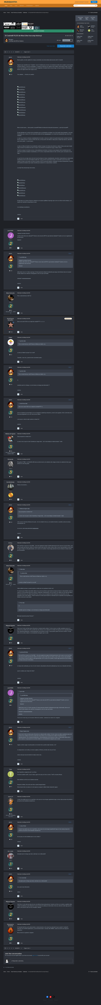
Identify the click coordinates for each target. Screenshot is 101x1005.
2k (11, 247)
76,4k (11, 331)
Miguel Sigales (10, 625)
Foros (6, 5)
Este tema (90, 5)
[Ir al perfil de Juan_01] (11, 801)
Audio (16, 5)
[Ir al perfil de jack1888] (11, 235)
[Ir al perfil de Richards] (11, 464)
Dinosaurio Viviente (10, 925)
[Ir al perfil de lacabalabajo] (11, 487)
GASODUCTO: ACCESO (39, 30)
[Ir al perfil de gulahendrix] (89, 26)
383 (11, 642)
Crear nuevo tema (51, 46)
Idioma (44, 1000)
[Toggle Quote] (19, 257)
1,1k (11, 310)
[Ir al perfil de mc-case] (11, 856)
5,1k (11, 354)
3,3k (11, 74)
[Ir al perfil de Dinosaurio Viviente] (11, 931)
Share (59, 40)
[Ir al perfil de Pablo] (11, 342)
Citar (22, 218)
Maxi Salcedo (10, 293)
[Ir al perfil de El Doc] (11, 548)
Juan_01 (10, 796)
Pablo (10, 337)
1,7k (11, 476)
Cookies (56, 1000)
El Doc (10, 543)
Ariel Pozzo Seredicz (10, 319)
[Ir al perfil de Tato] (11, 774)
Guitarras (21, 41)
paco (12, 39)
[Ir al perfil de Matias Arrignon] (11, 439)
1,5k (11, 868)
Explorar (37, 5)
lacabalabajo (10, 482)
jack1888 (10, 230)
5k (11, 943)
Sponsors (22, 5)
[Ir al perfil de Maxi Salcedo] (11, 298)
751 (11, 786)
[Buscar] (95, 5)
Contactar (50, 1000)
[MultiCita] (18, 219)
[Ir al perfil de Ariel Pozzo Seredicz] (11, 325)
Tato (10, 769)
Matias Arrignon (10, 433)
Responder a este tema (65, 46)
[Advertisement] (29, 18)
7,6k (11, 451)
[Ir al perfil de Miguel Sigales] (11, 630)
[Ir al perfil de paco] (6, 40)
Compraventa (29, 5)
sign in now (35, 955)
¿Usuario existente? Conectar (82, 1)
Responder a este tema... (18, 960)
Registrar (94, 1)
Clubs (11, 5)
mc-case (10, 851)
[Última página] (21, 52)
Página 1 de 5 (27, 51)
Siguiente (17, 51)
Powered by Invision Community (50, 1002)
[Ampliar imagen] (21, 86)
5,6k (11, 813)
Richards (10, 459)
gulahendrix (94, 25)
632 (11, 499)
